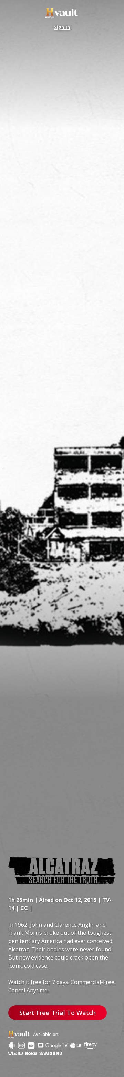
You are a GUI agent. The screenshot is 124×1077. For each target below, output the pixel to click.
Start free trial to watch (62, 613)
